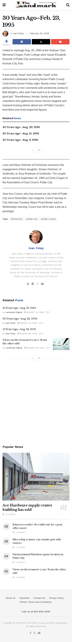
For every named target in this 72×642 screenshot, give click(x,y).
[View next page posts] (39, 150)
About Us (10, 598)
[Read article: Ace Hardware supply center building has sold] (36, 477)
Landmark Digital (14, 312)
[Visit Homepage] (36, 5)
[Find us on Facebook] (30, 633)
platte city (31, 219)
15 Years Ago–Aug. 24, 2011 (19, 329)
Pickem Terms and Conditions (36, 602)
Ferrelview (16, 219)
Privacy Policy (56, 598)
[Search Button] (67, 5)
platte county (48, 219)
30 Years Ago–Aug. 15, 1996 (21, 133)
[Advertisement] (36, 403)
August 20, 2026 (35, 312)
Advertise (24, 598)
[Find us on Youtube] (39, 633)
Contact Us (39, 598)
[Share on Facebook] (22, 41)
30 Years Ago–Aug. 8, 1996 (20, 139)
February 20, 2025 (39, 33)
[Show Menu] (4, 5)
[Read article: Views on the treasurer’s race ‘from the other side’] (61, 344)
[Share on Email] (60, 41)
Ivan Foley (18, 33)
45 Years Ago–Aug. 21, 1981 (19, 307)
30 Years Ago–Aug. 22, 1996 (21, 127)
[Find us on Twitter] (34, 633)
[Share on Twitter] (41, 41)
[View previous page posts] (32, 150)
